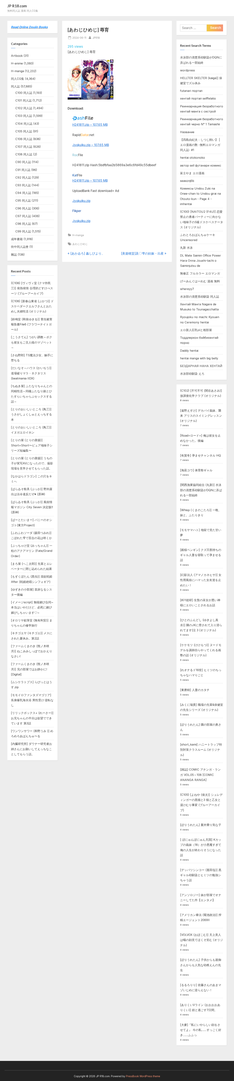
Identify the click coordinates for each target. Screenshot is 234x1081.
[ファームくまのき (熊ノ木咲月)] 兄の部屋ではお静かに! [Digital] (30, 669)
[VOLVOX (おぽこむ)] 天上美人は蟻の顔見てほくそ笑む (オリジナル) (201, 940)
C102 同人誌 (23, 108)
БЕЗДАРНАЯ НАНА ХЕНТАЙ (201, 366)
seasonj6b (187, 181)
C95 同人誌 (23, 200)
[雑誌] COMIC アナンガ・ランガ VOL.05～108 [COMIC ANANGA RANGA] (200, 775)
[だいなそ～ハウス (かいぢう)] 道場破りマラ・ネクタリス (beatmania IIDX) (31, 373)
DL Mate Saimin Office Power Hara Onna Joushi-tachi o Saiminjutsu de (200, 261)
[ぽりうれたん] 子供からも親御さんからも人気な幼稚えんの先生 (200, 965)
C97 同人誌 (23, 216)
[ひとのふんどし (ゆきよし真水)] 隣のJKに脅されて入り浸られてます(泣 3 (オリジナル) (201, 625)
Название (187, 132)
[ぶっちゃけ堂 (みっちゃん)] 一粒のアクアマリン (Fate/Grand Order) (31, 551)
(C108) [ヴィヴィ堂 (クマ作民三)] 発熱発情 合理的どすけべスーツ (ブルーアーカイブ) (32, 288)
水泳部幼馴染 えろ (192, 373)
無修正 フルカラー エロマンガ (200, 273)
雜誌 (14, 254)
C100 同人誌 (23, 93)
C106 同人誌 (23, 139)
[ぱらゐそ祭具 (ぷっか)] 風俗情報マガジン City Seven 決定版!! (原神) (32, 507)
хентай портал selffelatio (198, 98)
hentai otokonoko (192, 157)
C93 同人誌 (23, 185)
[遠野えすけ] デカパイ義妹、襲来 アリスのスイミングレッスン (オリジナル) (201, 416)
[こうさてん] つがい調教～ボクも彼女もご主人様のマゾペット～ (31, 342)
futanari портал (191, 91)
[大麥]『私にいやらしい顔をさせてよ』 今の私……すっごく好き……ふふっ (200, 1030)
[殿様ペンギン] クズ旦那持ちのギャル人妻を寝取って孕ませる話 (200, 555)
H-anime (17, 63)
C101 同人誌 (23, 100)
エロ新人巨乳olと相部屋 (196, 330)
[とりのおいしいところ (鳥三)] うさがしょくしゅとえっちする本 (31, 414)
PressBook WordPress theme (143, 1076)
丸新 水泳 (186, 247)
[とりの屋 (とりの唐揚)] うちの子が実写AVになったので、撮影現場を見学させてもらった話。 (32, 463)
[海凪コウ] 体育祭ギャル (196, 470)
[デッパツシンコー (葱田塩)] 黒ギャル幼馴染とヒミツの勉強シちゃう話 (200, 875)
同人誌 (15, 86)
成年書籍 (17, 239)
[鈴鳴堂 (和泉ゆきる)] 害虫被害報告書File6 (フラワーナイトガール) (31, 324)
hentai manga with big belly (199, 358)
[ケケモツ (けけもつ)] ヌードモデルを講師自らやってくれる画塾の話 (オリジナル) (200, 650)
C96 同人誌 (23, 208)
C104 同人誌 (23, 123)
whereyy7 (187, 289)
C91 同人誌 (22, 170)
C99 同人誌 (23, 231)
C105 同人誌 (23, 131)
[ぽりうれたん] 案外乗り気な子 (200, 825)
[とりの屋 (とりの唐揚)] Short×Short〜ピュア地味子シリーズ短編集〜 (31, 445)
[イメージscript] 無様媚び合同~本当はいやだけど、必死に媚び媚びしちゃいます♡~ (32, 607)
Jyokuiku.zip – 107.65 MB (90, 145)
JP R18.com (17, 6)
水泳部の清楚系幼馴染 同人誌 (199, 296)
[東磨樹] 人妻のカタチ (195, 690)
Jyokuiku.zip (81, 201)
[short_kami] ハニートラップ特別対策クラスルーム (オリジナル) (201, 750)
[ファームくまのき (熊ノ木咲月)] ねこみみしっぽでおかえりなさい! (31, 651)
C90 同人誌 (23, 162)
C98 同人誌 (23, 224)
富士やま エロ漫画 (192, 173)
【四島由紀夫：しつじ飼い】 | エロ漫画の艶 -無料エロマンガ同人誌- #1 (200, 145)
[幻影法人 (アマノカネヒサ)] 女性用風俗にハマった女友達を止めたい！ (200, 580)
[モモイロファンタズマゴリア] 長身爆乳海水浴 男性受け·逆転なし (32, 700)
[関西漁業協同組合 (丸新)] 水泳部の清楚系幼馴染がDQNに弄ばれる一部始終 (201, 490)
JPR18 (96, 37)
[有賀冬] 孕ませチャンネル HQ (200, 455)
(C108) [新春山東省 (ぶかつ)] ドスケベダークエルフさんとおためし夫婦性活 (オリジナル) (32, 306)
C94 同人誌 (23, 193)
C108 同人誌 (23, 154)
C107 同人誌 (23, 146)
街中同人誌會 (20, 247)
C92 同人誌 (23, 177)
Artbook (17, 56)
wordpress (187, 70)
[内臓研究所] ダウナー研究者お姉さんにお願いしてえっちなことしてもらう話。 (31, 749)
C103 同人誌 (23, 116)
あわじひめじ (80, 243)
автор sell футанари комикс (200, 165)
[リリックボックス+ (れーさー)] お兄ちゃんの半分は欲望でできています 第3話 (32, 718)
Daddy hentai (189, 350)
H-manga (78, 235)
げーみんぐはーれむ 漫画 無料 (200, 281)
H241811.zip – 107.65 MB (90, 125)
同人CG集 (17, 79)
